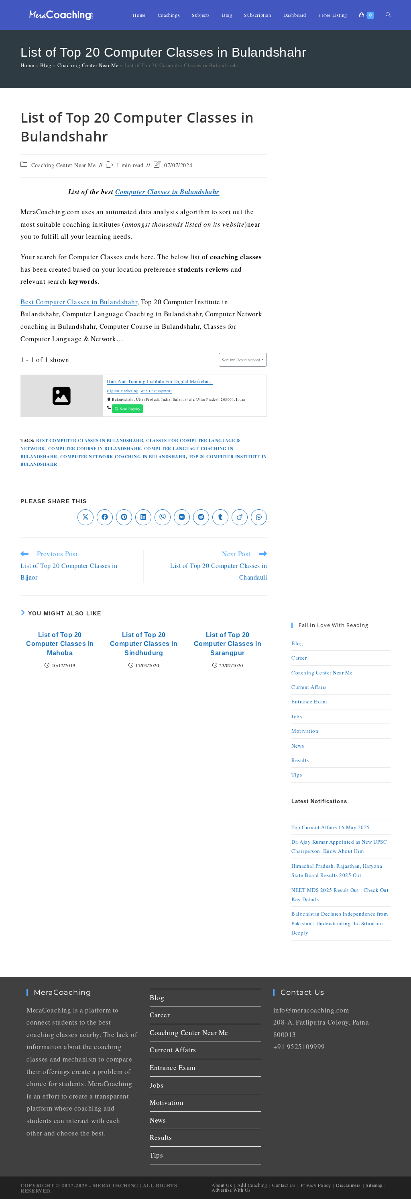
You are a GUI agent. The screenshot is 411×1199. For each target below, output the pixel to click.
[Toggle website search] (388, 15)
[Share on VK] (182, 517)
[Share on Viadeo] (240, 517)
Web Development (156, 391)
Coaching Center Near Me (88, 65)
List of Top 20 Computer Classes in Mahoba (60, 643)
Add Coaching (252, 1185)
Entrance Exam (309, 701)
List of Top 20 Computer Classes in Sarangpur (228, 643)
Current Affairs (309, 687)
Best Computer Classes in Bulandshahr (78, 301)
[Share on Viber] (163, 517)
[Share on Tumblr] (220, 517)
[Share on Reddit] (201, 517)
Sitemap (374, 1185)
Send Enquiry (129, 408)
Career (299, 657)
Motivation (304, 730)
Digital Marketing (122, 391)
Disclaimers (348, 1185)
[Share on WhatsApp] (259, 517)
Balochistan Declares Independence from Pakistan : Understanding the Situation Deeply (339, 923)
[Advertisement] (340, 228)
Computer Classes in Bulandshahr (167, 192)
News (297, 745)
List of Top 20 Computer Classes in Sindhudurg (144, 643)
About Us (222, 1185)
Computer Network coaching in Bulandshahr (123, 456)
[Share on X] (85, 517)
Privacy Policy (316, 1185)
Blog (46, 65)
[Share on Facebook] (105, 517)
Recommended (241, 360)
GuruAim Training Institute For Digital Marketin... (160, 381)
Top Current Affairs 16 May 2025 (330, 827)
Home (27, 65)
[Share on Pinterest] (124, 517)
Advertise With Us (231, 1190)
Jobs (296, 716)
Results (300, 760)
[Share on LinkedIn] (143, 517)
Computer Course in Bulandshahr (94, 448)
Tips (296, 774)
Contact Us (283, 1185)
